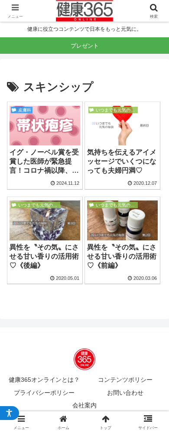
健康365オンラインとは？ (44, 379)
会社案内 (84, 405)
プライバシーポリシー (44, 392)
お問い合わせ (125, 392)
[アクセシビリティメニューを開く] (9, 413)
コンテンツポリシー (125, 379)
